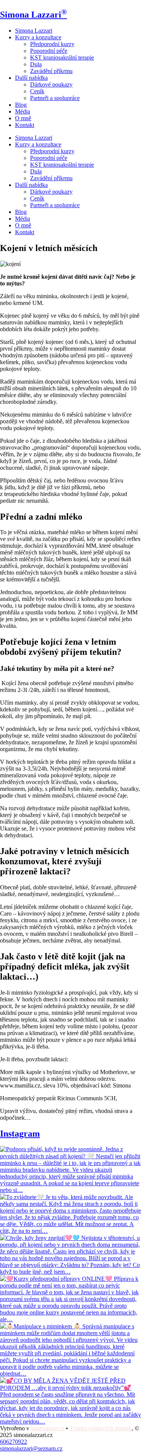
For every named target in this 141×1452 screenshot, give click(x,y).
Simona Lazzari (33, 14)
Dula (36, 64)
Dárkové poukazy (51, 84)
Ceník (37, 91)
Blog (21, 105)
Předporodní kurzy (52, 44)
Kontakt (24, 125)
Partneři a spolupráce (55, 98)
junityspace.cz (47, 1428)
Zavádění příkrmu (51, 71)
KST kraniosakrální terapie (62, 57)
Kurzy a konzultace (38, 37)
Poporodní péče (48, 51)
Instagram (20, 1133)
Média (22, 111)
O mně (23, 118)
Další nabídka (31, 78)
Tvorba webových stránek (101, 1428)
